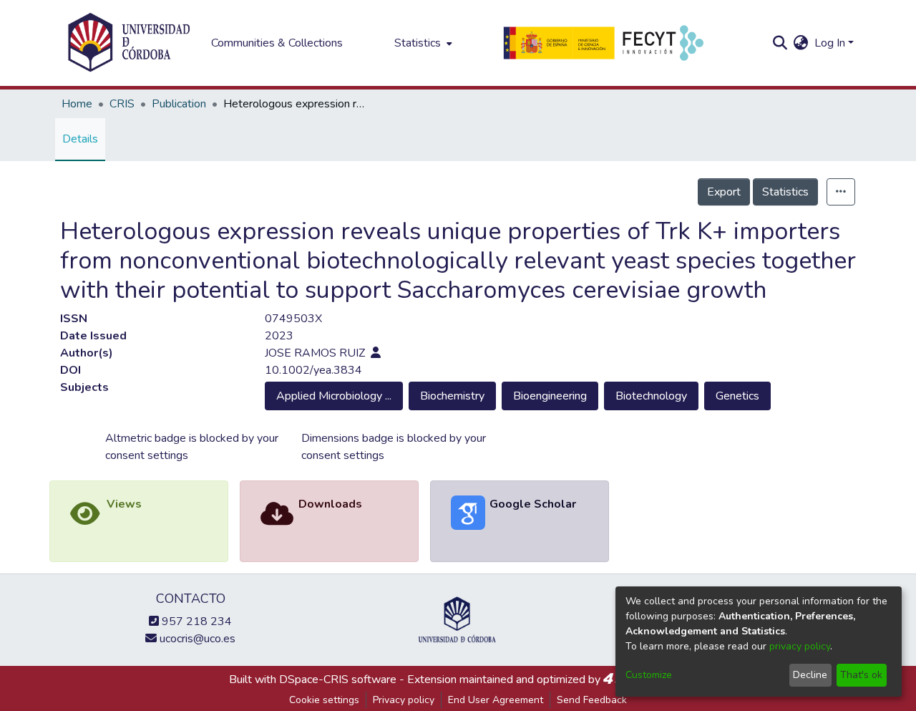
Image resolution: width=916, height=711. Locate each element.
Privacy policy (403, 700)
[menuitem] (421, 43)
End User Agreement (495, 700)
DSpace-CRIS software (337, 679)
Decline (810, 675)
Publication (179, 104)
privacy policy (799, 646)
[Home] (129, 43)
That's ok (861, 675)
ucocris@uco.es (196, 639)
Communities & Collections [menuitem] (277, 43)
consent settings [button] (146, 455)
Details (80, 139)
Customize (648, 675)
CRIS (122, 104)
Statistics (785, 192)
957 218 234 (195, 621)
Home (77, 104)
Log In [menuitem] (829, 43)
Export (724, 192)
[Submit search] (780, 43)
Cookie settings (324, 700)
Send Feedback (592, 700)
